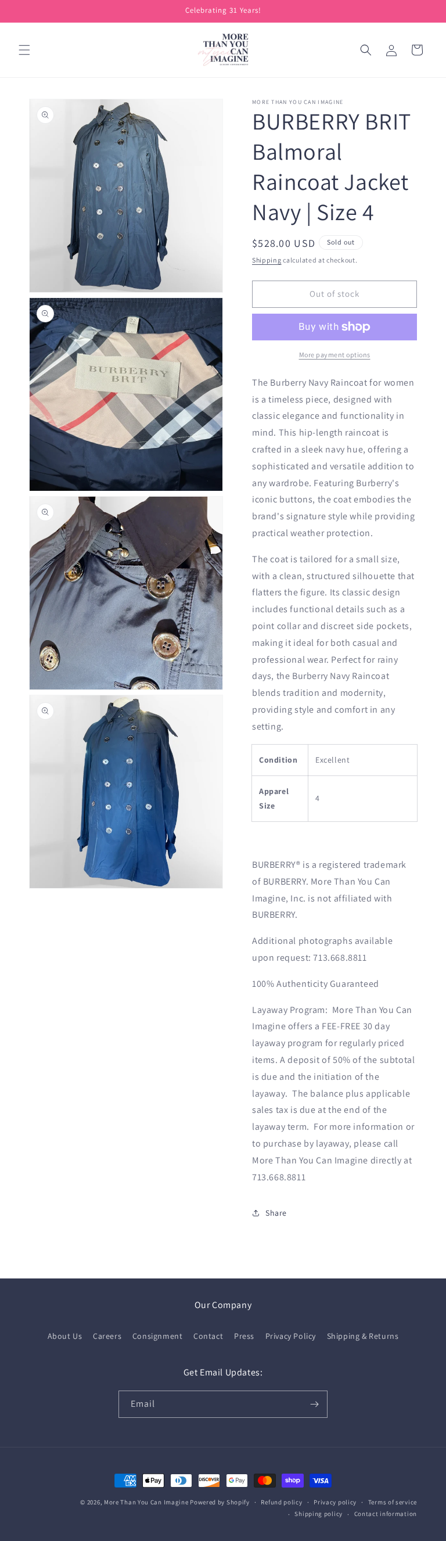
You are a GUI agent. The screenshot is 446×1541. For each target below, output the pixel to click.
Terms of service (392, 1502)
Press (244, 1336)
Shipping (267, 260)
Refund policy (281, 1502)
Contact (208, 1336)
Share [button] (276, 1213)
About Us (65, 1336)
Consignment (157, 1336)
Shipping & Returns (363, 1336)
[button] (24, 50)
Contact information (385, 1514)
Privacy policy (335, 1502)
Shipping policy (318, 1514)
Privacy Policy (290, 1336)
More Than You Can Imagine (146, 1502)
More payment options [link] (335, 354)
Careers (107, 1336)
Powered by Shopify (220, 1502)
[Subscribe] (314, 1404)
